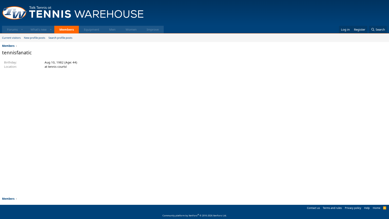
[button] (22, 29)
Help (367, 208)
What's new (39, 29)
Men (112, 29)
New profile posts (34, 38)
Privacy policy (353, 208)
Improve (153, 29)
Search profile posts (60, 38)
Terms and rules (332, 208)
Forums (12, 29)
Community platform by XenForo (194, 215)
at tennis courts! (56, 66)
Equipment (91, 29)
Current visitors (11, 38)
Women (131, 29)
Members (66, 29)
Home (376, 208)
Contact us (313, 208)
